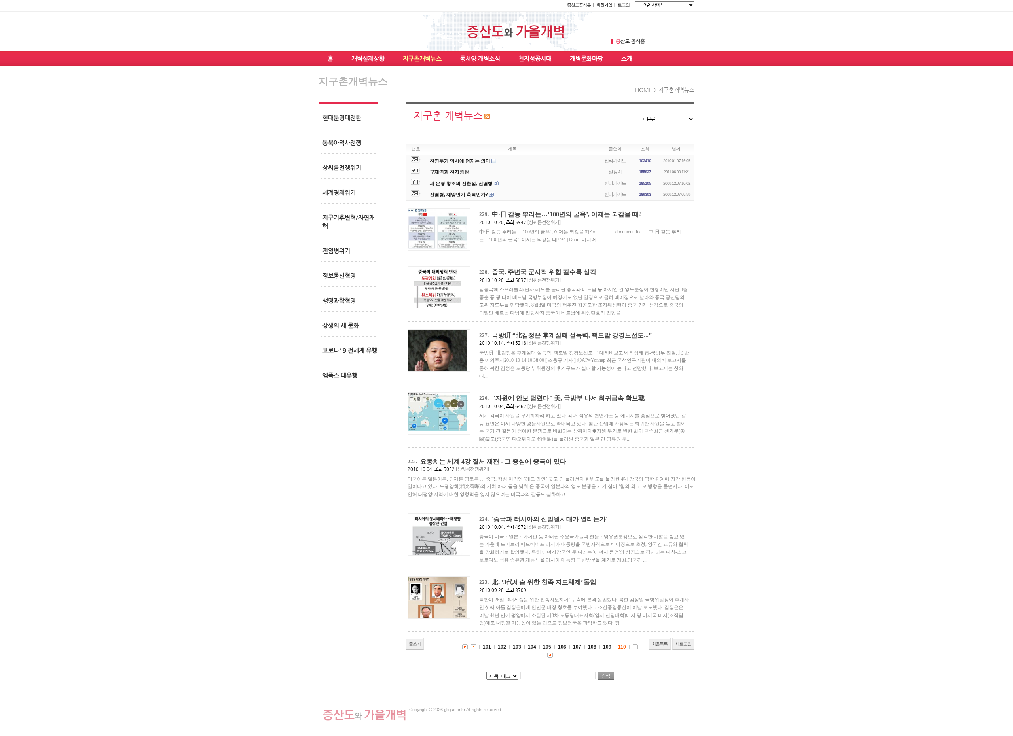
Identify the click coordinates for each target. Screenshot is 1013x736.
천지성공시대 (535, 58)
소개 (626, 58)
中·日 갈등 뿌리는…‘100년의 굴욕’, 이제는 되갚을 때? (567, 214)
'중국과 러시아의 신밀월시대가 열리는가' (549, 519)
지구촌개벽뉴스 (422, 58)
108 (592, 647)
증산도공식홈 (579, 4)
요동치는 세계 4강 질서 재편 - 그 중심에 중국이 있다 (493, 461)
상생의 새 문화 (340, 325)
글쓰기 (415, 643)
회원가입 (604, 4)
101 (487, 647)
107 (577, 647)
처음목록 (660, 643)
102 (502, 647)
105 (547, 647)
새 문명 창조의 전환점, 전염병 (461, 183)
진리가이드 (615, 160)
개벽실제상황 (368, 58)
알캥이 (615, 171)
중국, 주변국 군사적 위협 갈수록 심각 (544, 272)
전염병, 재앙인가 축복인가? (459, 194)
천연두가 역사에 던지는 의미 (460, 161)
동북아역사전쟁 (341, 142)
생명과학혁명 (339, 300)
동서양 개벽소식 (480, 58)
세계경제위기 (339, 192)
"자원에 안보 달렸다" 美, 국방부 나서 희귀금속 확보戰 (568, 398)
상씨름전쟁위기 (341, 167)
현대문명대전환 (341, 117)
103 (517, 647)
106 (562, 647)
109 (607, 647)
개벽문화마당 (586, 58)
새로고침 (683, 643)
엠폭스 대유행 (339, 375)
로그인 (624, 4)
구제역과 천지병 (447, 172)
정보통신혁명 (339, 275)
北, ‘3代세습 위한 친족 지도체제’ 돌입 (544, 582)
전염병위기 (336, 250)
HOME (643, 90)
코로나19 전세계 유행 (349, 350)
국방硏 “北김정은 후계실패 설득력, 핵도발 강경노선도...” (572, 335)
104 (532, 647)
